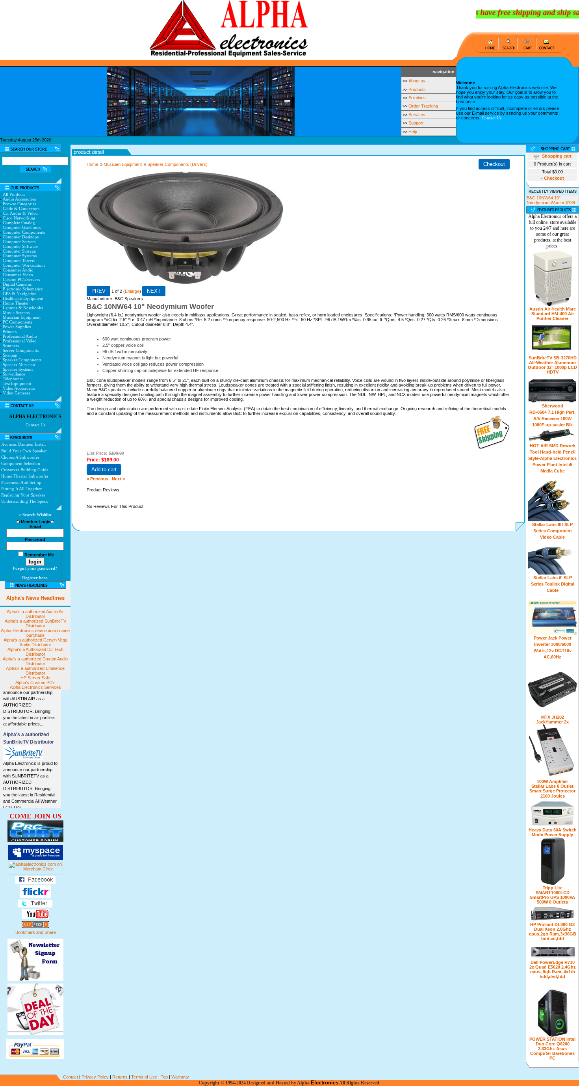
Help (412, 131)
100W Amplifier (552, 781)
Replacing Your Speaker (23, 495)
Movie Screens (16, 312)
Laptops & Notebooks (23, 307)
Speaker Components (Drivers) (177, 164)
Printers (10, 331)
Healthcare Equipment (23, 298)
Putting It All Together (21, 488)
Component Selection (20, 463)
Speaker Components (22, 359)
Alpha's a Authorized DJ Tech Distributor (35, 651)
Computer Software (20, 246)
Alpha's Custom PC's (35, 682)
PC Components (17, 322)
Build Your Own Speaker (24, 450)
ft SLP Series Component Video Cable (553, 530)
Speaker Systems (18, 369)
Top (164, 1077)
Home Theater (16, 303)
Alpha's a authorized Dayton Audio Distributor (35, 661)
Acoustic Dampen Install (23, 444)
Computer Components (24, 232)
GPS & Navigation (20, 293)
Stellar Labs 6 (546, 524)
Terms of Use (144, 1077)
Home (92, 164)
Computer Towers (19, 260)
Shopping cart (557, 156)
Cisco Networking (19, 218)
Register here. (35, 577)
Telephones (13, 378)
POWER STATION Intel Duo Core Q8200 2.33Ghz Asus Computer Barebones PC (552, 1048)
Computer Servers (19, 241)
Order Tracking (423, 106)
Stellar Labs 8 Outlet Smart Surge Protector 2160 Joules (552, 791)
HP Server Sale (35, 677)
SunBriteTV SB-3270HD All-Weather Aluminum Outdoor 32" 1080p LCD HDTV (552, 364)
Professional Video (20, 340)
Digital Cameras (17, 284)
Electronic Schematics (23, 288)
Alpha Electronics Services (35, 687)
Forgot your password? (35, 568)
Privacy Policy (95, 1077)
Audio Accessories (19, 199)
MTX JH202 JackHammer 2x (552, 719)
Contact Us (491, 117)
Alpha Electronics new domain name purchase (35, 633)
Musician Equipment (22, 317)
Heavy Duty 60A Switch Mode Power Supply (553, 832)
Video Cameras (16, 393)
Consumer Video (18, 274)
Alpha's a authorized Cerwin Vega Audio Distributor (35, 642)
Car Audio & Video (20, 213)
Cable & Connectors (21, 208)
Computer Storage (19, 251)
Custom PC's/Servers (21, 279)
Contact (70, 1077)
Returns (120, 1077)
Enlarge (132, 291)
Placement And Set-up (21, 482)
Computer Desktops (21, 236)
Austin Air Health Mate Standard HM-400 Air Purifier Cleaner (552, 314)
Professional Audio (20, 336)
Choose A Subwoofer (20, 457)
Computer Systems (20, 255)
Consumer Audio (18, 270)
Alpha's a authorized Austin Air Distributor (35, 614)
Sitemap (10, 355)
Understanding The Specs (24, 501)
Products (417, 89)
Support (415, 123)
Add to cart (104, 469)
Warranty (180, 1077)
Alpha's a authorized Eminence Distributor (35, 670)
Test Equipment (17, 383)
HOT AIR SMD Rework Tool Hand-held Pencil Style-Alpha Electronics (552, 452)
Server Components (21, 350)
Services (416, 114)
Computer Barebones (22, 227)
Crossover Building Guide (24, 469)
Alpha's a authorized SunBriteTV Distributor (35, 623)
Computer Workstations (24, 265)
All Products (14, 194)
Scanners (11, 345)
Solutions (417, 97)
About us (416, 80)
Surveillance (14, 374)
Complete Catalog (19, 222)
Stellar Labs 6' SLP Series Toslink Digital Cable (552, 584)
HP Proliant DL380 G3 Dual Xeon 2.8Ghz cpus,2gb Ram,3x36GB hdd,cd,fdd (552, 931)
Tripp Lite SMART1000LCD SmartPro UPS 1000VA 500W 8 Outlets (552, 894)
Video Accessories (19, 388)
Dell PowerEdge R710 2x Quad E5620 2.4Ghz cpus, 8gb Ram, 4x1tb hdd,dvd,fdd (552, 969)
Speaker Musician (19, 364)
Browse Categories (19, 203)
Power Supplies (17, 326)
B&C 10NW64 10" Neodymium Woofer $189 (551, 200)
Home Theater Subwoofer (24, 476)
